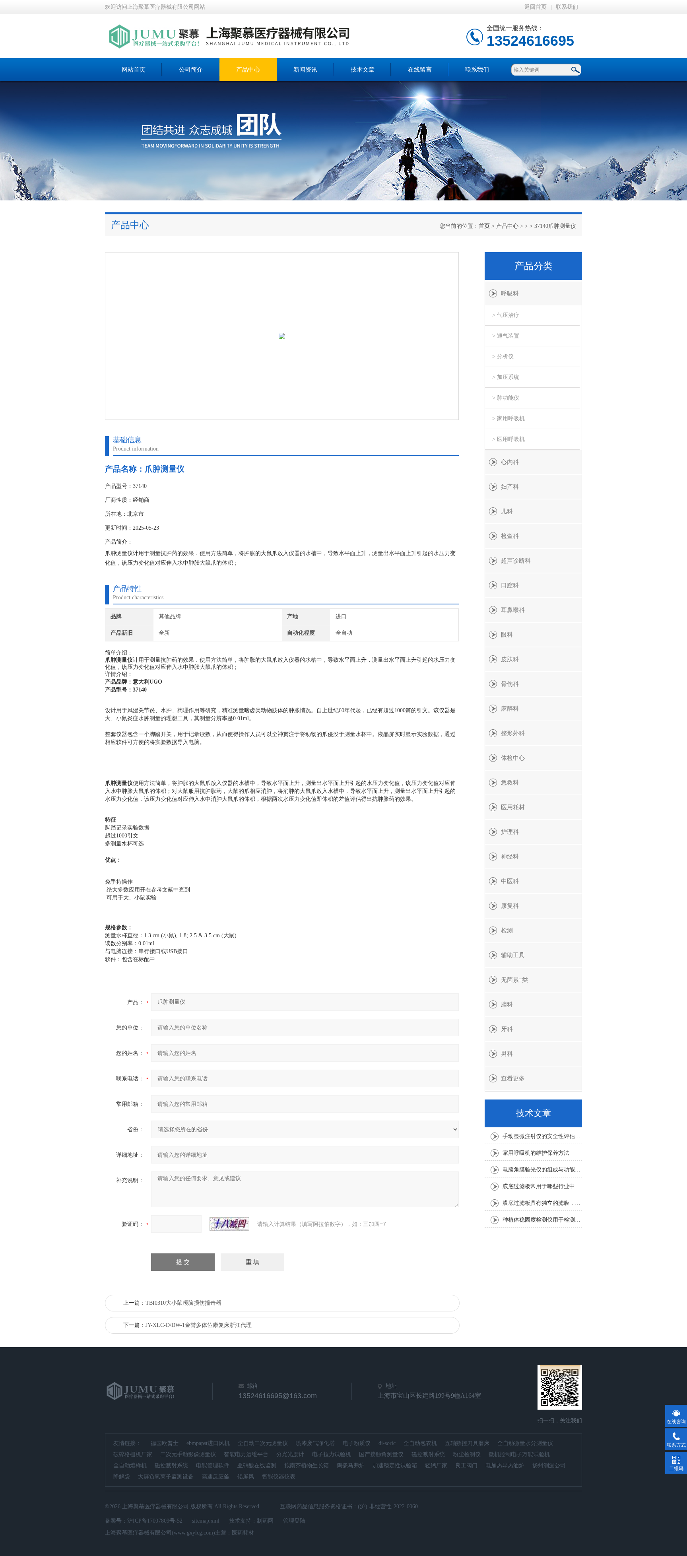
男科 (507, 1054)
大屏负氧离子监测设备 (166, 1477)
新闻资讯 (305, 69)
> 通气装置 (505, 336)
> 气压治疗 (505, 315)
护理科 (510, 832)
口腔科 (510, 585)
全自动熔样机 (130, 1466)
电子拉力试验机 (331, 1454)
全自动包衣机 (420, 1443)
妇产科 (510, 487)
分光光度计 (290, 1454)
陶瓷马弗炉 (351, 1466)
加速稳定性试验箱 (395, 1466)
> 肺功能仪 (505, 398)
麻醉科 (510, 708)
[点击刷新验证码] (229, 1224)
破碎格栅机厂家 (132, 1454)
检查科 (510, 536)
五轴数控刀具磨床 (467, 1443)
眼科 (507, 634)
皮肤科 (510, 659)
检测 (507, 930)
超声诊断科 (516, 561)
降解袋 (121, 1477)
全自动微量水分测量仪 (525, 1443)
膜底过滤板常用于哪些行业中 (539, 1186)
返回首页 (535, 7)
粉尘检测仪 (467, 1454)
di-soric (387, 1443)
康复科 (510, 906)
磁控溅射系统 (428, 1454)
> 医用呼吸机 (508, 439)
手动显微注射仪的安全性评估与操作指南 (542, 1136)
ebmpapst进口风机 (208, 1443)
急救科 (510, 782)
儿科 (507, 511)
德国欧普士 (165, 1443)
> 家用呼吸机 (508, 419)
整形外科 (513, 733)
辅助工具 (513, 955)
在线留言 (420, 69)
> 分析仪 (503, 356)
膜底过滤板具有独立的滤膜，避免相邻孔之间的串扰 (542, 1203)
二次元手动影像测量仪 (188, 1454)
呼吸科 (510, 293)
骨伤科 (510, 684)
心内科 (510, 462)
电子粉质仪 (357, 1443)
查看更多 (513, 1078)
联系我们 (567, 7)
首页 (484, 226)
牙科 (507, 1029)
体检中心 (513, 758)
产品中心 (248, 69)
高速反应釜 (215, 1477)
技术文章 (363, 69)
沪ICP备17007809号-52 (154, 1521)
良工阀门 (466, 1466)
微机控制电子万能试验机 (519, 1454)
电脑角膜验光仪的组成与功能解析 (542, 1170)
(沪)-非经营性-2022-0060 (388, 1506)
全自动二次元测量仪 (263, 1443)
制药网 (265, 1521)
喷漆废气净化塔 (315, 1443)
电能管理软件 (212, 1466)
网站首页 (134, 69)
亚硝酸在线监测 (256, 1466)
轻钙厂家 (436, 1466)
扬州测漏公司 (549, 1466)
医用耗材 (513, 807)
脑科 (507, 1004)
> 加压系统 (505, 377)
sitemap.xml (205, 1521)
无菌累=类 (514, 980)
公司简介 (191, 69)
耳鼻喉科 (513, 610)
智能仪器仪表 (278, 1477)
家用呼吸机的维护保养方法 (536, 1153)
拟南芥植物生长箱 (306, 1466)
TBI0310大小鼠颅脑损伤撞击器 (183, 1303)
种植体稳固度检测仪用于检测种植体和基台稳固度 (542, 1220)
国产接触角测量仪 (381, 1454)
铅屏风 (245, 1477)
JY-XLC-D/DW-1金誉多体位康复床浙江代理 (199, 1325)
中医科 (510, 881)
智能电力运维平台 (246, 1454)
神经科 (510, 856)
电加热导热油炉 (504, 1466)
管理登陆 (294, 1521)
